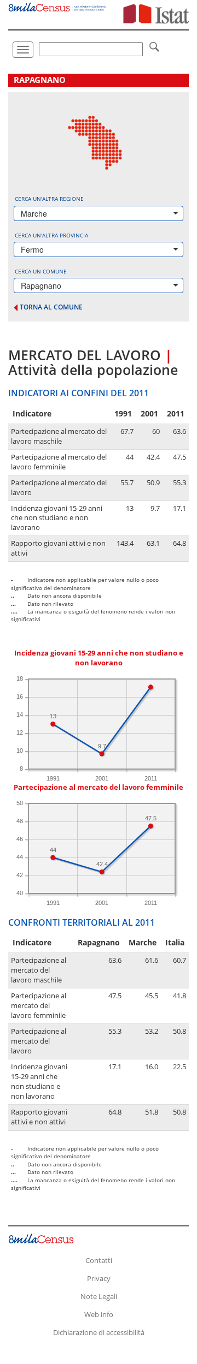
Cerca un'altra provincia (51, 235)
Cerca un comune (41, 271)
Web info (98, 1314)
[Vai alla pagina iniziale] (57, 6)
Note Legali (98, 1296)
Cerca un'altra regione (49, 198)
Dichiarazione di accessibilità (98, 1332)
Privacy (99, 1278)
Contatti (98, 1260)
